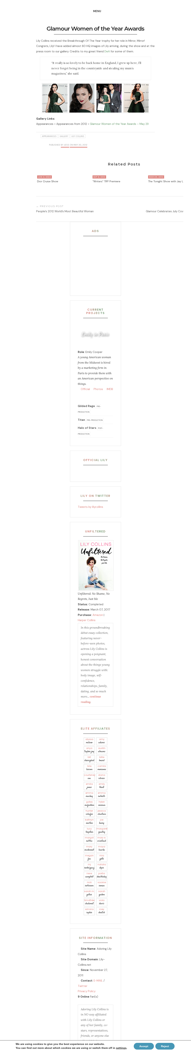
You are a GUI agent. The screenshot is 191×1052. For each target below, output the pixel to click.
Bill (89, 759)
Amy (101, 741)
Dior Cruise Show (47, 181)
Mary (89, 848)
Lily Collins (77, 136)
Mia (101, 857)
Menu (97, 11)
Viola (101, 902)
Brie (89, 767)
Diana (101, 776)
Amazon (98, 615)
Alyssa (89, 741)
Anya (89, 750)
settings (121, 1047)
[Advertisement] (101, 262)
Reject (165, 1046)
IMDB (109, 389)
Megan (89, 857)
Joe (101, 821)
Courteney (89, 776)
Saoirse (102, 884)
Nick (89, 884)
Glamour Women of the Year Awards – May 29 (119, 124)
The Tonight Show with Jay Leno (168, 181)
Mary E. (101, 839)
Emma (89, 794)
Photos (98, 389)
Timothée (89, 902)
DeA (107, 51)
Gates (89, 803)
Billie (101, 759)
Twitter (82, 986)
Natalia (102, 866)
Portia (102, 875)
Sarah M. (89, 893)
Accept (143, 1046)
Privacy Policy (87, 991)
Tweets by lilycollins (90, 507)
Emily (102, 785)
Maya (101, 848)
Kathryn (89, 821)
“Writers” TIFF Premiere (106, 181)
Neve (89, 875)
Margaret (101, 830)
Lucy (89, 830)
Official (85, 389)
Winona (89, 911)
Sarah (101, 893)
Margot (89, 839)
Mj (89, 866)
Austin (101, 750)
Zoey (101, 911)
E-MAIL (98, 980)
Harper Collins (87, 620)
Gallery (64, 136)
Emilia (89, 785)
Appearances (49, 136)
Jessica (102, 812)
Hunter (89, 812)
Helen (101, 803)
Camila (102, 767)
